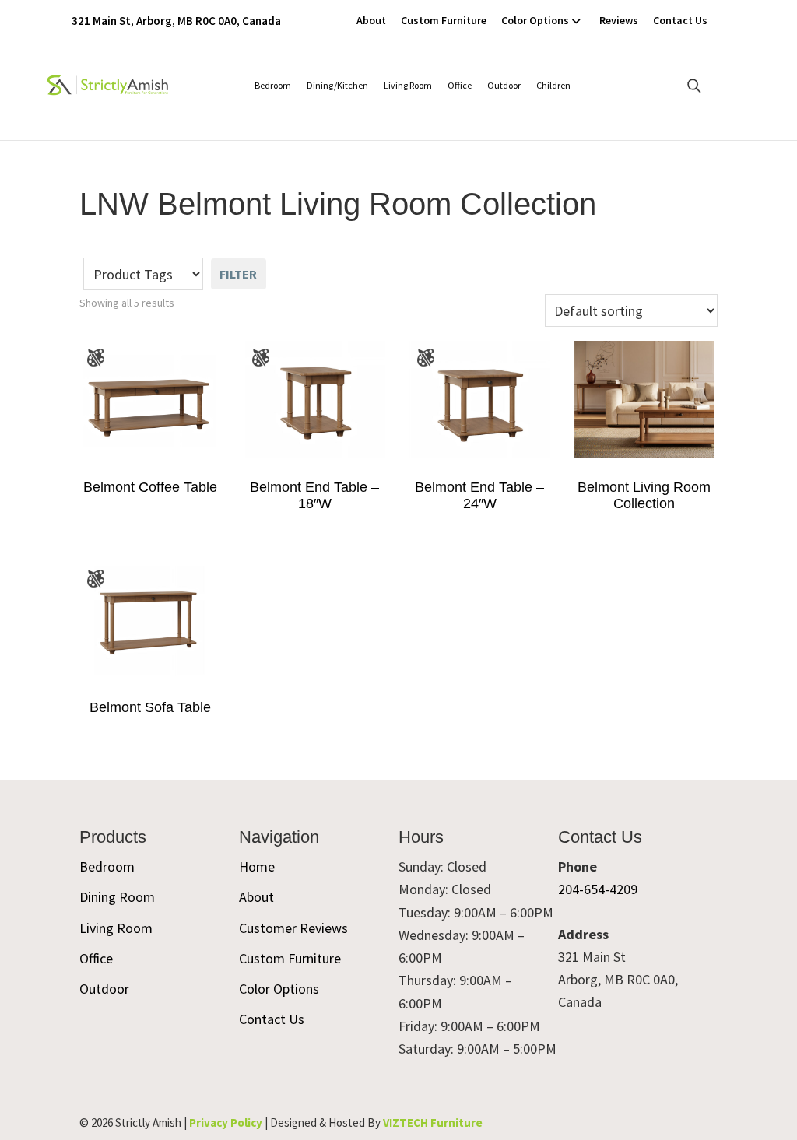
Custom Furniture (443, 20)
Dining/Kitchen (337, 85)
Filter (238, 274)
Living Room (408, 85)
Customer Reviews (293, 928)
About (371, 20)
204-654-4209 (597, 889)
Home (257, 866)
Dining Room (117, 897)
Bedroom (273, 85)
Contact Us (680, 20)
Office (460, 85)
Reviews (618, 20)
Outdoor (504, 85)
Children (553, 85)
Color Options (535, 20)
